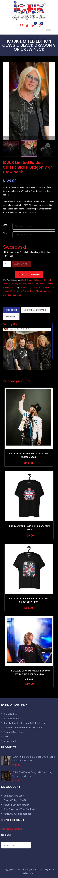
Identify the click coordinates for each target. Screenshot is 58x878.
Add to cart (21, 263)
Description (11, 310)
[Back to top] (49, 869)
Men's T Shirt (33, 284)
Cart (6, 736)
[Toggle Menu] (48, 30)
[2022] (29, 148)
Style (5, 225)
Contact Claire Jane (14, 732)
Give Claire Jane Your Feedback (20, 809)
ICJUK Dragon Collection (31, 280)
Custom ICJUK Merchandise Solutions (23, 727)
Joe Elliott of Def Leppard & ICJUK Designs (25, 723)
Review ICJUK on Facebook (17, 813)
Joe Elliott (22, 284)
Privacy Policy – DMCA (15, 800)
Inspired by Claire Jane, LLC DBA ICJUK (29, 10)
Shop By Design (11, 714)
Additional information (35, 310)
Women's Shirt (9, 287)
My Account (10, 741)
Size (5, 233)
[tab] (11, 310)
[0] (33, 25)
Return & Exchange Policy (16, 804)
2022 (28, 287)
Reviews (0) (11, 317)
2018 (23, 287)
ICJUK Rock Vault (12, 718)
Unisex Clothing (46, 284)
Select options (29, 426)
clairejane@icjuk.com (12, 828)
